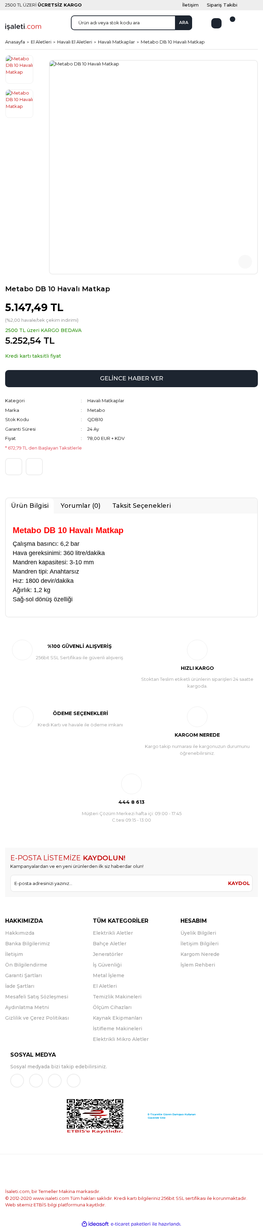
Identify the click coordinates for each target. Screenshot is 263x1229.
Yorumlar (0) (80, 505)
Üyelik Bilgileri (198, 933)
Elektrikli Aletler (113, 933)
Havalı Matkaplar (105, 400)
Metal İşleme (108, 975)
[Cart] (228, 23)
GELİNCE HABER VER (131, 378)
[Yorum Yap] (13, 466)
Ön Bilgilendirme (26, 965)
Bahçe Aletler (109, 944)
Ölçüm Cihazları (112, 1007)
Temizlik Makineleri (117, 997)
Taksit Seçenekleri (141, 505)
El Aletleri (105, 986)
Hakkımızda (19, 933)
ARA (183, 22)
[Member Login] (216, 23)
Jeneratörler (108, 954)
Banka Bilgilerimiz (27, 944)
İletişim (14, 954)
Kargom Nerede (200, 954)
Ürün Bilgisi (30, 505)
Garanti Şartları (23, 975)
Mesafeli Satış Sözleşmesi (36, 997)
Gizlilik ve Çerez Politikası (37, 1018)
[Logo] (23, 26)
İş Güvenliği (107, 965)
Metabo (96, 410)
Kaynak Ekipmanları (117, 1018)
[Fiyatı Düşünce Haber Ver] (34, 466)
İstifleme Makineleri (117, 1028)
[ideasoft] (95, 1224)
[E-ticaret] (131, 1224)
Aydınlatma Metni (27, 1007)
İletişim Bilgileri (199, 944)
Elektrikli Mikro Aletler (121, 1039)
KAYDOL (239, 883)
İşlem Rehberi (197, 965)
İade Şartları (19, 986)
